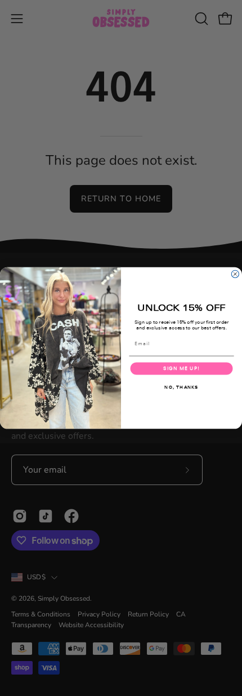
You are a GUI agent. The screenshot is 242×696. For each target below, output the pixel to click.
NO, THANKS (181, 387)
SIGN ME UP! (181, 368)
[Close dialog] (235, 273)
